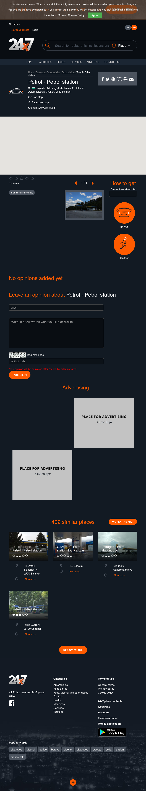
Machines (59, 704)
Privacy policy (106, 688)
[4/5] (27, 178)
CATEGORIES (44, 61)
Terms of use (106, 679)
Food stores (60, 688)
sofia (108, 749)
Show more (73, 650)
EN (134, 27)
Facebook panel (108, 718)
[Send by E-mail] (131, 79)
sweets (97, 749)
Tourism (58, 711)
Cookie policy (106, 692)
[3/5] (22, 178)
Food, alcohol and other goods (70, 692)
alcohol (31, 749)
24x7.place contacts (110, 701)
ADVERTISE (93, 61)
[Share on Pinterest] (113, 79)
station (120, 749)
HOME (29, 61)
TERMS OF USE (112, 61)
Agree (94, 15)
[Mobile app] (112, 732)
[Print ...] (125, 79)
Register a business (19, 29)
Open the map (123, 521)
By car (124, 226)
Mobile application (109, 723)
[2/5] (16, 178)
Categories (41, 72)
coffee (43, 749)
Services (76, 61)
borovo (55, 749)
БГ (128, 27)
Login (35, 29)
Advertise (104, 707)
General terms (106, 685)
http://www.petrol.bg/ (44, 107)
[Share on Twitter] (108, 79)
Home (31, 72)
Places (61, 61)
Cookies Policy (76, 15)
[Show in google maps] (119, 79)
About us (103, 712)
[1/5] (11, 178)
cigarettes (16, 749)
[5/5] (32, 178)
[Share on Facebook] (102, 79)
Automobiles (54, 72)
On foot (124, 258)
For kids (58, 696)
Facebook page (40, 102)
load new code (35, 355)
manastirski (17, 757)
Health (57, 700)
